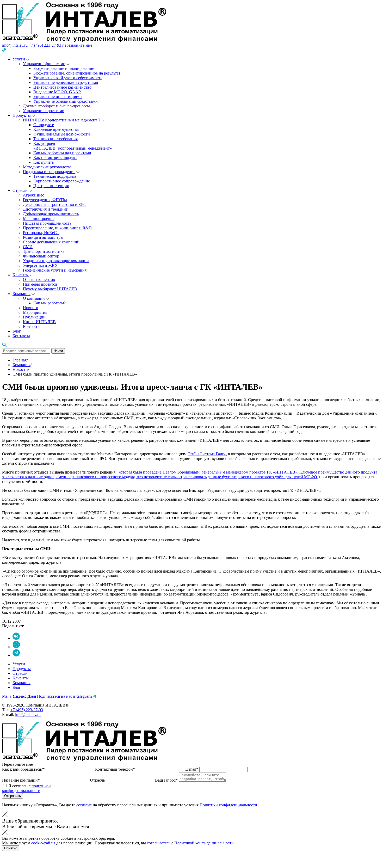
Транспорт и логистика (43, 251)
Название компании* (21, 780)
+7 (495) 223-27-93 (45, 45)
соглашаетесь (158, 843)
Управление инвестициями (57, 96)
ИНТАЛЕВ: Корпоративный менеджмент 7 (61, 120)
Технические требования (55, 139)
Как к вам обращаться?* (24, 769)
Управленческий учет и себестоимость (67, 78)
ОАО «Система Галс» (207, 454)
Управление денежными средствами (65, 82)
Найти (58, 351)
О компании (34, 298)
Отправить (12, 796)
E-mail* (192, 769)
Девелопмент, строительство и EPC (54, 204)
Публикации (34, 317)
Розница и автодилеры (43, 237)
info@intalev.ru (15, 45)
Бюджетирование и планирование (63, 68)
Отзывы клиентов (39, 279)
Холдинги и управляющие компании (56, 261)
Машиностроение (38, 218)
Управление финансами (44, 64)
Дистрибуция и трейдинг (45, 209)
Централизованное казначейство (62, 87)
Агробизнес (33, 195)
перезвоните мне (77, 45)
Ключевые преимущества (56, 129)
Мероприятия (35, 312)
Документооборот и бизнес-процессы (56, 106)
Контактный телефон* (115, 769)
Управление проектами (43, 110)
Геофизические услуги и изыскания (55, 270)
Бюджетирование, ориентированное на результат (76, 73)
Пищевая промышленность (47, 223)
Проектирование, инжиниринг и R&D (57, 228)
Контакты (31, 326)
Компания (21, 293)
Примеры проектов (40, 284)
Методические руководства (47, 167)
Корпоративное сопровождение (61, 181)
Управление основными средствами (65, 101)
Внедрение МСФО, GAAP (57, 92)
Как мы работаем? (49, 303)
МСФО (310, 477)
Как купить (43, 162)
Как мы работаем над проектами (62, 153)
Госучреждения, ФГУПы (45, 200)
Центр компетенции (51, 185)
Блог (17, 331)
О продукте (43, 124)
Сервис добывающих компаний (51, 242)
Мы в (19, 696)
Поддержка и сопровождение (49, 171)
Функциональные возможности (61, 134)
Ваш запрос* (167, 780)
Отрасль (98, 780)
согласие (84, 805)
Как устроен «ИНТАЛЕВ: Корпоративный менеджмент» (72, 145)
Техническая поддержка (54, 176)
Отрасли (20, 190)
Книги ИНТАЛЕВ (39, 322)
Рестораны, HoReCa (41, 232)
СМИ (28, 246)
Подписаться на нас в (64, 696)
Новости (30, 307)
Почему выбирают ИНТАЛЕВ (50, 289)
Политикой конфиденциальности (204, 843)
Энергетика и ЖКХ (40, 265)
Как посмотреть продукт (55, 157)
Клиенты (21, 275)
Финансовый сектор (41, 256)
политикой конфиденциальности (26, 788)
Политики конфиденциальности (228, 805)
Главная (20, 360)
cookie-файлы (43, 843)
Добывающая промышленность (51, 214)
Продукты (22, 115)
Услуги (19, 59)
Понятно (10, 848)
